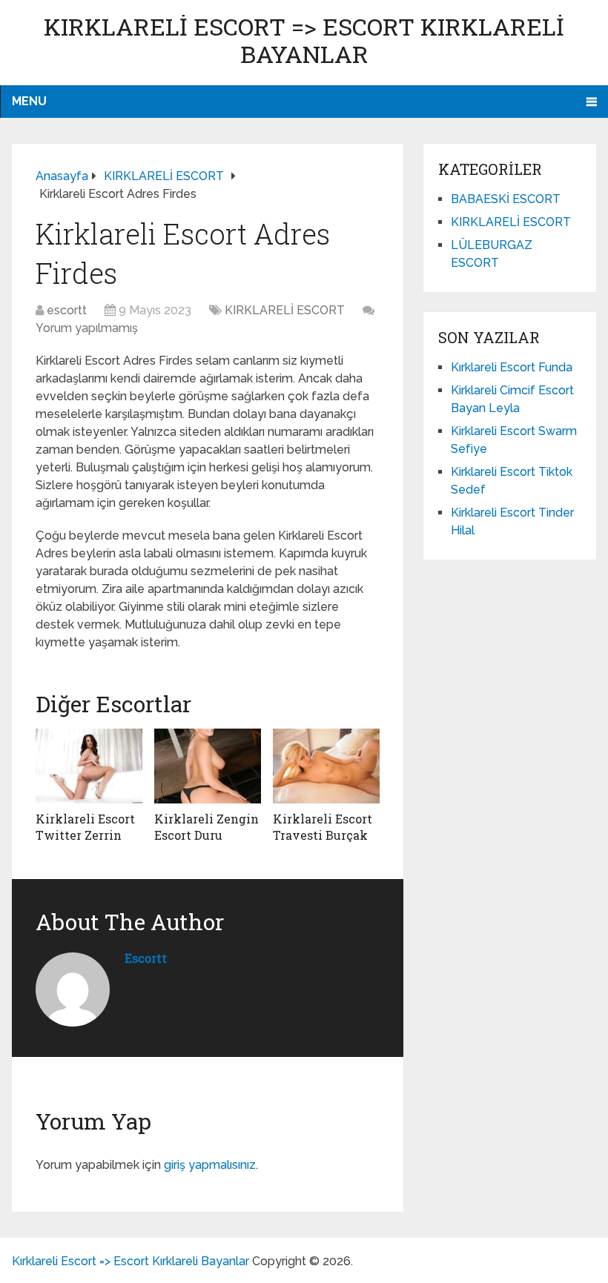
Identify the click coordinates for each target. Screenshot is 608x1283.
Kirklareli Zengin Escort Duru (206, 827)
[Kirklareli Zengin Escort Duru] (207, 766)
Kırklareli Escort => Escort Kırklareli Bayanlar (304, 40)
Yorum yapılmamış (87, 328)
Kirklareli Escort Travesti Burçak (322, 827)
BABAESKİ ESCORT (506, 199)
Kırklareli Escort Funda (511, 367)
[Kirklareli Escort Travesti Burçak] (326, 766)
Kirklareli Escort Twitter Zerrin (85, 827)
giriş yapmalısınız (210, 1165)
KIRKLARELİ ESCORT (285, 310)
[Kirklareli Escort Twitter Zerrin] (89, 766)
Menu (29, 101)
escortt (67, 310)
